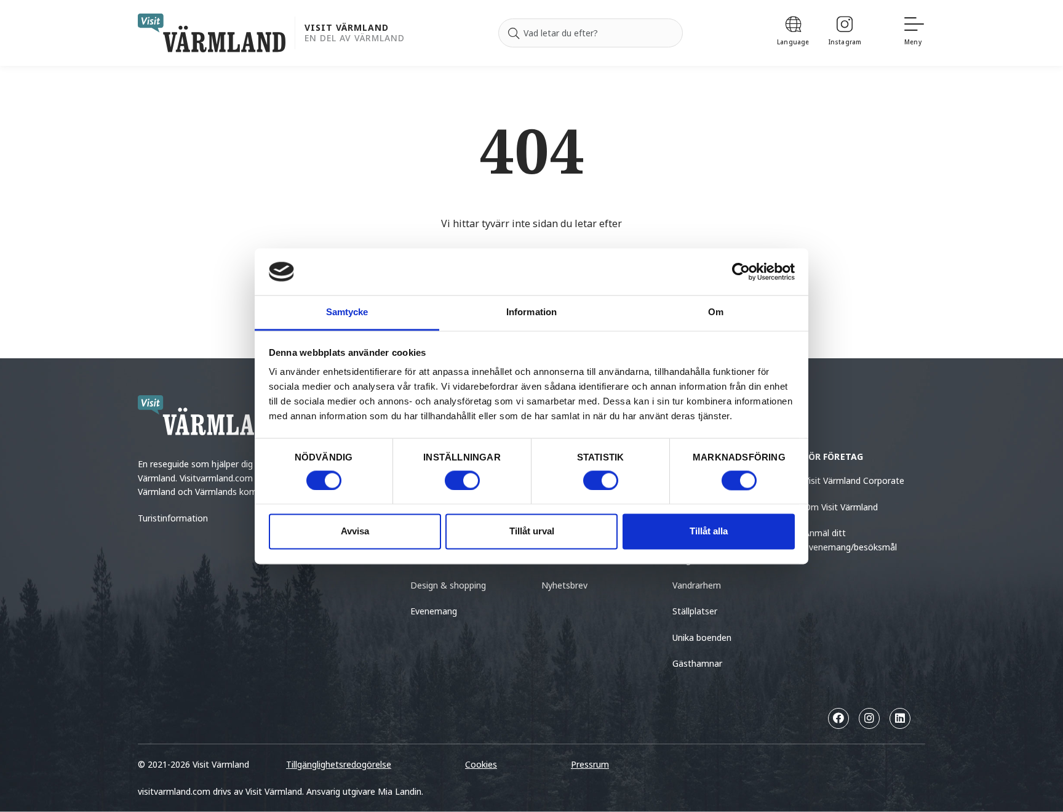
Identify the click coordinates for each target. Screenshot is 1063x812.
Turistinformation (173, 518)
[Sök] (513, 33)
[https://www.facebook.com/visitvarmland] (838, 718)
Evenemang (433, 611)
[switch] (462, 480)
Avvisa (355, 531)
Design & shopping (448, 585)
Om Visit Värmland (841, 507)
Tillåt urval (531, 531)
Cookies (481, 764)
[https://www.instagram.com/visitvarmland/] (869, 718)
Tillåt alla (709, 531)
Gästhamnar (697, 663)
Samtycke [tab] (347, 312)
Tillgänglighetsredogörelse (338, 764)
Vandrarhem (696, 585)
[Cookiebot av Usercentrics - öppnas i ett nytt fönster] (741, 271)
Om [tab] (715, 312)
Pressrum (590, 764)
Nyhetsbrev (564, 585)
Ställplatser (694, 611)
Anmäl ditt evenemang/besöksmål (850, 539)
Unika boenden (701, 637)
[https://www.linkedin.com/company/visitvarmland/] (900, 718)
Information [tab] (531, 312)
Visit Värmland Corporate (854, 480)
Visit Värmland (347, 28)
